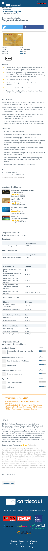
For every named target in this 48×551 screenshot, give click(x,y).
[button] (12, 27)
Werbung (33, 541)
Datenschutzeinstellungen (25, 547)
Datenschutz (35, 544)
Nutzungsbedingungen (19, 544)
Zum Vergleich (8, 483)
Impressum (23, 541)
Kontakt (14, 541)
